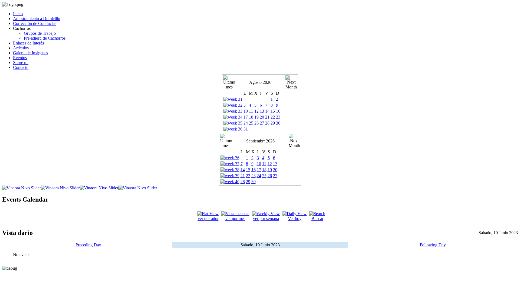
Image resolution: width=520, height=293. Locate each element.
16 (278, 111)
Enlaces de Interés (28, 43)
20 (262, 117)
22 (273, 117)
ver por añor (208, 218)
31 (245, 129)
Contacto (20, 67)
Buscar (317, 218)
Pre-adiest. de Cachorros (45, 38)
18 (251, 117)
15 (273, 111)
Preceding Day (88, 245)
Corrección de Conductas (34, 23)
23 (278, 117)
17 (245, 117)
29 (273, 123)
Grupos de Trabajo (40, 33)
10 (245, 111)
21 (267, 117)
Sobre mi (20, 62)
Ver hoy (294, 218)
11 (251, 111)
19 (256, 117)
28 (267, 123)
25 (251, 123)
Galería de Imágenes (30, 52)
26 (256, 123)
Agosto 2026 (260, 82)
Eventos (20, 57)
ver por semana (266, 218)
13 (262, 111)
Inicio (18, 13)
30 (278, 123)
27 (262, 123)
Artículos (21, 48)
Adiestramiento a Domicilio (36, 18)
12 (256, 111)
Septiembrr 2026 (260, 141)
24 (245, 123)
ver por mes (235, 218)
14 (267, 111)
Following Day (433, 245)
